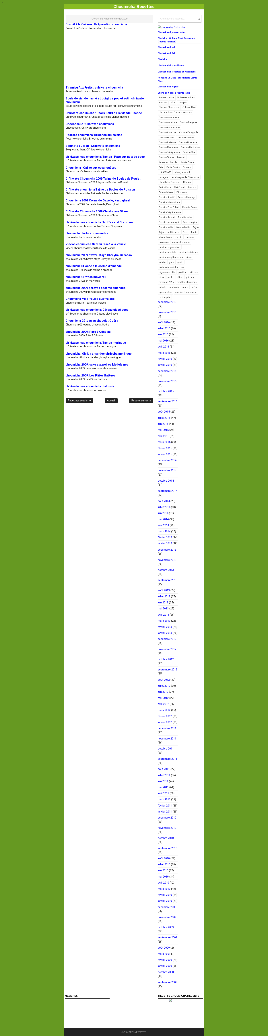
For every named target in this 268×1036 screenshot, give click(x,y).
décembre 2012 (167, 639)
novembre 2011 (167, 738)
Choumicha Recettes (134, 1032)
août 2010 (164, 858)
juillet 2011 (164, 775)
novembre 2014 (167, 470)
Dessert (181, 157)
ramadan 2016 (166, 282)
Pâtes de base (166, 192)
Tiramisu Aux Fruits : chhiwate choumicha (94, 87)
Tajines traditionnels (169, 232)
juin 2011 (163, 781)
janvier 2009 (165, 966)
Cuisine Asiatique (168, 122)
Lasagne (163, 177)
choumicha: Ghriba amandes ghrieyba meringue (99, 353)
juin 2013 (163, 602)
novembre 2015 (167, 381)
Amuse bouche (166, 97)
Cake (172, 102)
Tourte (194, 232)
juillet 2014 (164, 507)
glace (171, 262)
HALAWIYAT (165, 172)
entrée (162, 262)
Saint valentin (183, 227)
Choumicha (97, 18)
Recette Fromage (186, 197)
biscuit (178, 237)
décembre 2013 (167, 549)
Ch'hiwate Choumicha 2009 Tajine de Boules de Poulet (103, 178)
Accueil (111, 400)
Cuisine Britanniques (169, 127)
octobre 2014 (166, 480)
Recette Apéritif (167, 197)
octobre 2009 (166, 927)
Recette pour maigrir (169, 222)
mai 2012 (163, 698)
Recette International (169, 202)
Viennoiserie (165, 237)
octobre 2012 (166, 659)
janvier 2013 (165, 633)
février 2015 (165, 448)
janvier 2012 (165, 722)
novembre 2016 (167, 312)
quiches (190, 277)
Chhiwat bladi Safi (166, 53)
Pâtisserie (181, 192)
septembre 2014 (167, 491)
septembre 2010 (167, 848)
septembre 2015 (167, 401)
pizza (161, 277)
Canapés (182, 102)
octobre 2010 (166, 838)
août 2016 (164, 322)
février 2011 (165, 805)
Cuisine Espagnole (188, 132)
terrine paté (164, 297)
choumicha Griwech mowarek (86, 277)
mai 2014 (163, 519)
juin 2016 (163, 334)
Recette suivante (141, 400)
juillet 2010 (164, 864)
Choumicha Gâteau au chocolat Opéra (92, 320)
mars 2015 (164, 442)
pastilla (182, 272)
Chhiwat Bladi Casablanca (171, 65)
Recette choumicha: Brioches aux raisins (94, 135)
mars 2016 (164, 352)
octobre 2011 (166, 748)
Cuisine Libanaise (188, 142)
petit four (193, 272)
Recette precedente (79, 400)
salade (162, 287)
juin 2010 (163, 870)
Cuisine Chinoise (167, 132)
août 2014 (164, 501)
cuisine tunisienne (188, 252)
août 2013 (164, 590)
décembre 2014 (167, 460)
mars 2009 (164, 953)
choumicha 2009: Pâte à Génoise (88, 331)
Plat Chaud (179, 187)
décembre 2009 (167, 907)
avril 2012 (163, 704)
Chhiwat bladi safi (166, 47)
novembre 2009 (167, 917)
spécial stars (165, 292)
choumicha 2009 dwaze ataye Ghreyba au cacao (99, 255)
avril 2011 (163, 793)
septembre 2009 (167, 937)
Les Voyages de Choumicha (185, 177)
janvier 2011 (165, 811)
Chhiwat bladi (189, 107)
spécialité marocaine (186, 292)
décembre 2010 (167, 817)
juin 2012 (163, 691)
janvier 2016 (165, 364)
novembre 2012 (167, 649)
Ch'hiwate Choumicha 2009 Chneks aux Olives (97, 211)
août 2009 (164, 947)
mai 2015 (163, 429)
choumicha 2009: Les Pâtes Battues (90, 375)
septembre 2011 (167, 758)
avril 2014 (163, 525)
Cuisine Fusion (166, 137)
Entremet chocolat (168, 162)
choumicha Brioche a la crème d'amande (94, 266)
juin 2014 (163, 513)
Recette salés (166, 227)
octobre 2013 (166, 570)
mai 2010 (163, 876)
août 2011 (164, 769)
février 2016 (165, 358)
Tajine (196, 227)
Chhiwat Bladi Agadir (168, 86)
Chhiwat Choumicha (169, 107)
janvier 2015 (165, 454)
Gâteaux (187, 167)
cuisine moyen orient (169, 247)
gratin (180, 262)
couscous (164, 242)
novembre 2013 (167, 560)
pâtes (179, 277)
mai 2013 (163, 608)
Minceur (187, 182)
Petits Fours (165, 187)
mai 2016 (163, 340)
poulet (171, 277)
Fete (161, 167)
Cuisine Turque (166, 157)
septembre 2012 (167, 669)
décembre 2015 (167, 371)
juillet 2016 (164, 328)
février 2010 (165, 894)
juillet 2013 (164, 596)
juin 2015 (163, 423)
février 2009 (165, 960)
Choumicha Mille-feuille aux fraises (90, 299)
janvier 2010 (165, 900)
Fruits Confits (173, 167)
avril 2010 (163, 882)
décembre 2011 (167, 728)
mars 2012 (164, 710)
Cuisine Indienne (185, 137)
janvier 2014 (165, 543)
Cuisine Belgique (188, 122)
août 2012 (164, 679)
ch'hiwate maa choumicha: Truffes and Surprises (99, 222)
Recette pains (185, 217)
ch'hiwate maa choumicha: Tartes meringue (96, 342)
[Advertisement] (96, 55)
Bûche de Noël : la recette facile (174, 93)
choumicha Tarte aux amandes (87, 233)
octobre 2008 (166, 972)
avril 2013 (163, 614)
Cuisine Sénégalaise (169, 152)
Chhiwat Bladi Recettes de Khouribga (176, 71)
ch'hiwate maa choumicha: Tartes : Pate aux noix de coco (105, 156)
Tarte (185, 232)
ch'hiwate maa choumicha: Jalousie (90, 386)
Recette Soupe (189, 207)
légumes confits (167, 272)
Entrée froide (187, 162)
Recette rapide (190, 222)
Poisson (192, 187)
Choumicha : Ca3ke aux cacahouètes (91, 167)
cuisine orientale (167, 252)
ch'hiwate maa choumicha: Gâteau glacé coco (97, 309)
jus (182, 267)
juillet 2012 (164, 685)
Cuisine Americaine (169, 117)
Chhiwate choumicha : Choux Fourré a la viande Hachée (104, 113)
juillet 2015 (164, 417)
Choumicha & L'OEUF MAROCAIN (175, 112)
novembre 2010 (167, 827)
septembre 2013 (167, 580)
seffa (194, 287)
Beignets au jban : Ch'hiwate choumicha (93, 146)
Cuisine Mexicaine (190, 147)
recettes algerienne (187, 282)
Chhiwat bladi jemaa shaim (171, 32)
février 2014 (165, 537)
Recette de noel (167, 217)
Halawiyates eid (182, 172)
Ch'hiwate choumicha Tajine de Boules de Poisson (100, 189)
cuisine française (181, 242)
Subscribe (179, 27)
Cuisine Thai (189, 152)
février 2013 (165, 627)
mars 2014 (164, 531)
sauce (185, 287)
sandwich (174, 287)
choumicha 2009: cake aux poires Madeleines (97, 364)
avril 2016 (163, 346)
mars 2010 (164, 888)
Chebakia (162, 59)
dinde (189, 257)
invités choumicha (168, 267)
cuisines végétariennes (171, 257)
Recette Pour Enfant (169, 207)
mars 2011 (164, 799)
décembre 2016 (167, 302)
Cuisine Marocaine (168, 147)
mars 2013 (164, 620)
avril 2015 (163, 436)
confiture (189, 237)
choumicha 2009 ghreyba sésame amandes (95, 288)
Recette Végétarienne (170, 212)
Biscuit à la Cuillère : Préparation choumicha (96, 24)
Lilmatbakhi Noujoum (169, 182)
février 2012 (165, 716)
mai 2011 (163, 787)
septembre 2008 (167, 982)
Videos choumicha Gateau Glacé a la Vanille (96, 244)
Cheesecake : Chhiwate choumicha (90, 124)
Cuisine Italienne (167, 142)
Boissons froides (186, 97)
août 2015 (164, 411)
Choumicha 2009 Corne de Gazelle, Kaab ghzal (98, 200)
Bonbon (163, 102)
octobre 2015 (166, 391)
